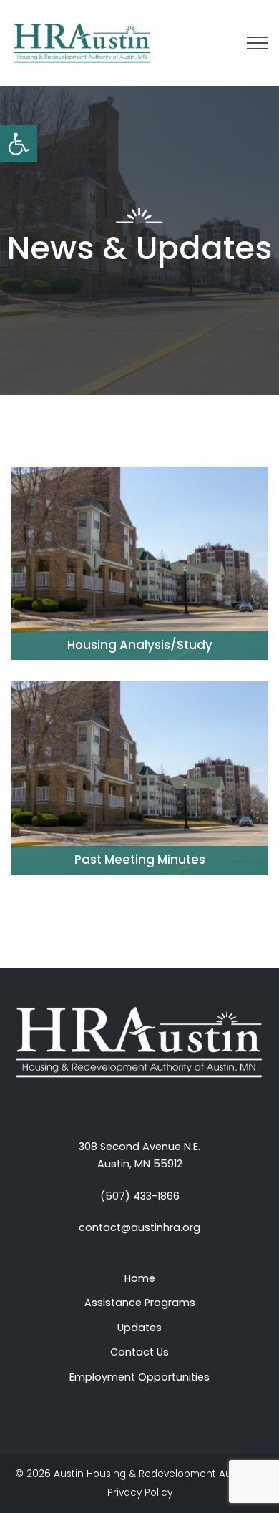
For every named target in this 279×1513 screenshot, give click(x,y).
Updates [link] (139, 1327)
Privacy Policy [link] (139, 1492)
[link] (18, 143)
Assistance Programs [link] (139, 1302)
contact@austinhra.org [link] (139, 1227)
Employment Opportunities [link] (139, 1377)
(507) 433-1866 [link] (140, 1196)
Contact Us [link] (139, 1352)
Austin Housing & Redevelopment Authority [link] (158, 1474)
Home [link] (139, 1278)
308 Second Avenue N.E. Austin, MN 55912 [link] (139, 1155)
